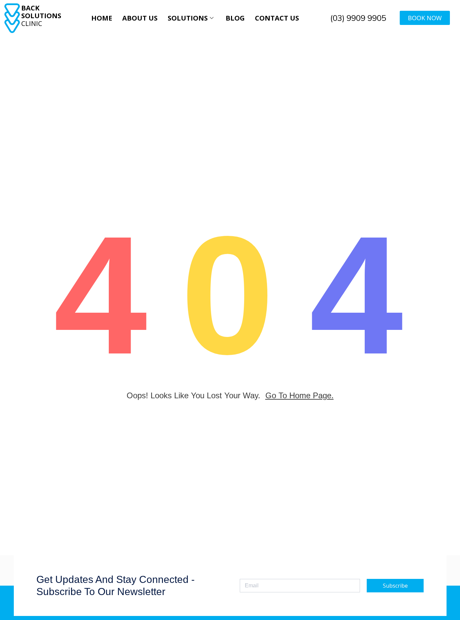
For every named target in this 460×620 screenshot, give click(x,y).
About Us (140, 18)
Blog (235, 18)
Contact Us (277, 18)
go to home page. (299, 395)
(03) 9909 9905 (358, 18)
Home (101, 18)
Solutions (188, 18)
